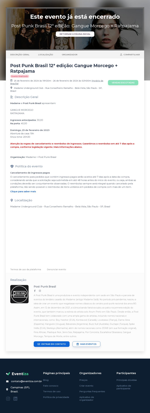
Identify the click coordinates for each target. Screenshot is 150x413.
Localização (45, 54)
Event (20, 374)
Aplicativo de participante (123, 387)
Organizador (69, 54)
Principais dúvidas (126, 380)
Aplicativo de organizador (86, 398)
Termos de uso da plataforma (25, 269)
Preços (83, 380)
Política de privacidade (56, 397)
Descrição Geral (19, 54)
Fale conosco (50, 385)
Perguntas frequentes (92, 391)
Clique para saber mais (23, 191)
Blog (46, 380)
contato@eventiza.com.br (26, 381)
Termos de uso (51, 391)
